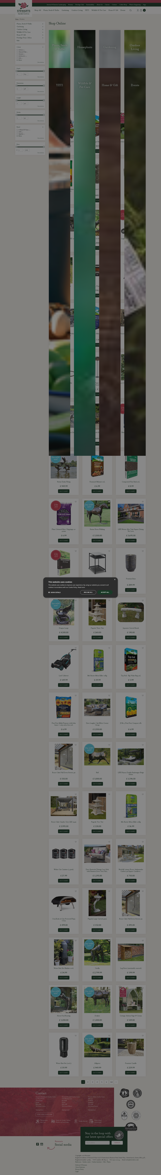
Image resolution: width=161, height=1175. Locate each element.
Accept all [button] (105, 592)
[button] (54, 592)
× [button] (114, 579)
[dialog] (80, 587)
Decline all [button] (88, 592)
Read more (81, 587)
